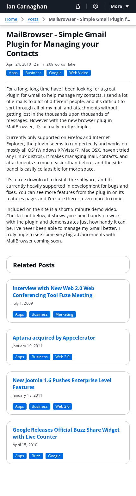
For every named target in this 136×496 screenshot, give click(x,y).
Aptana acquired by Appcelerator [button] (54, 337)
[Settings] (95, 6)
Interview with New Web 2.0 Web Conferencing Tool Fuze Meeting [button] (53, 292)
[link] (90, 19)
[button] (77, 6)
